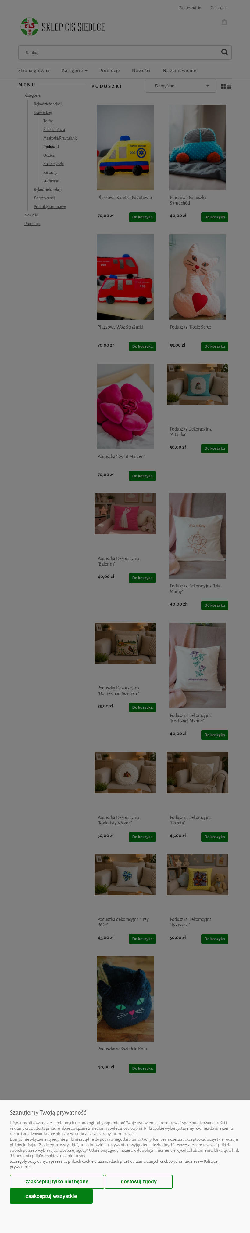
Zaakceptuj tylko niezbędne (57, 1181)
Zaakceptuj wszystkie (51, 1196)
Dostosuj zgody (139, 1181)
